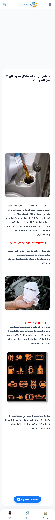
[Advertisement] (27, 38)
